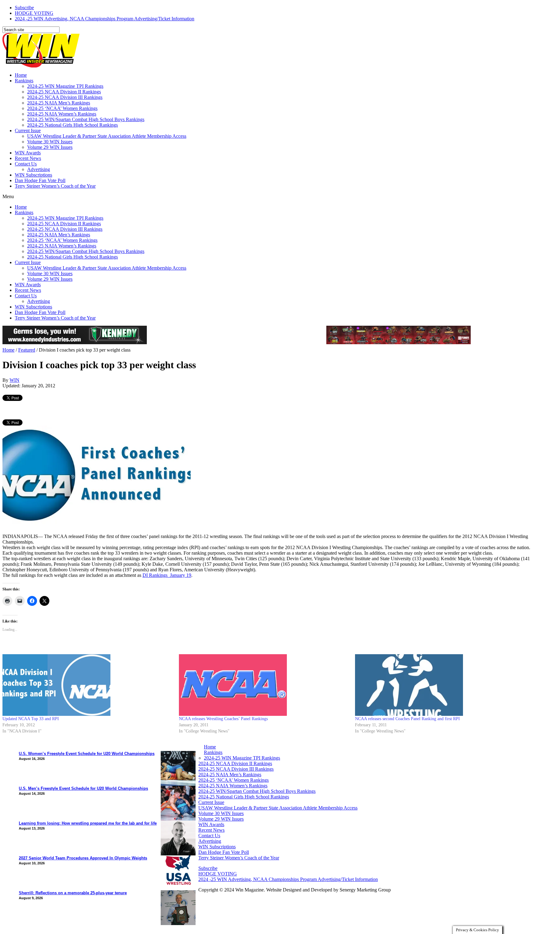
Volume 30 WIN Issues (49, 141)
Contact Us (26, 163)
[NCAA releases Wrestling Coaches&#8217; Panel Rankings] (264, 685)
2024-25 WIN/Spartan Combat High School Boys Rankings (85, 119)
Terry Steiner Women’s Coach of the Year (55, 186)
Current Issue (28, 130)
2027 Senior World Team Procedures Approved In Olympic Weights (83, 858)
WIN (14, 380)
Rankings (24, 80)
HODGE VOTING (34, 13)
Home (21, 75)
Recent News (28, 158)
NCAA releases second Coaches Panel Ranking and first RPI (407, 718)
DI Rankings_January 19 (167, 575)
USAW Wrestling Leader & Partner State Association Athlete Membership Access (106, 136)
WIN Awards (28, 152)
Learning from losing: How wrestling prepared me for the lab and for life (88, 823)
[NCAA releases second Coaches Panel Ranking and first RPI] (440, 685)
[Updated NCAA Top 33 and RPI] (87, 685)
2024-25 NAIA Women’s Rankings (61, 113)
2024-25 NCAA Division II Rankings (64, 91)
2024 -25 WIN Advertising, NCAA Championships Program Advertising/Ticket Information (104, 18)
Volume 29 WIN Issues (49, 147)
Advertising (38, 169)
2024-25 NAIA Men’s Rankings (58, 102)
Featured (26, 350)
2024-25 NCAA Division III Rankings (64, 97)
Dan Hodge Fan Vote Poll (40, 180)
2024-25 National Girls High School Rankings (72, 125)
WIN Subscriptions (33, 174)
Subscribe (24, 7)
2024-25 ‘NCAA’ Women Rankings (62, 108)
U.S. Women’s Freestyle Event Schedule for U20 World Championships (87, 753)
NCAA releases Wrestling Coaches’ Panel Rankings (223, 718)
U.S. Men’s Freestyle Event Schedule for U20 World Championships (83, 788)
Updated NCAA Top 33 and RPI (30, 718)
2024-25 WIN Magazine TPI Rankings (65, 86)
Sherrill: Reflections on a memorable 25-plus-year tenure (73, 893)
